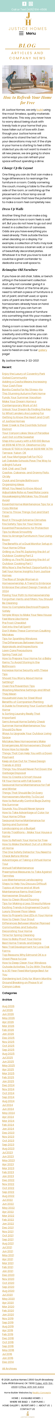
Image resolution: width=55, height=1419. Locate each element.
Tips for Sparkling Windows (19, 638)
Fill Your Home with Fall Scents (21, 781)
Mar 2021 (7, 1263)
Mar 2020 (8, 1306)
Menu (30, 33)
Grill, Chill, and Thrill (14, 468)
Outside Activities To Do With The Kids (26, 966)
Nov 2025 (8, 1042)
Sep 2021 (7, 1239)
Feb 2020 (8, 1310)
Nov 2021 (7, 1231)
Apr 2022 (8, 1212)
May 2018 (8, 1350)
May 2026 (8, 1018)
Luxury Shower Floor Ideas (19, 911)
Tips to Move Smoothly (17, 532)
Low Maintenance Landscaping (22, 880)
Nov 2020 (8, 1279)
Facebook (24, 4)
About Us (44, 1405)
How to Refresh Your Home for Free (27, 100)
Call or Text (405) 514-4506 (29, 9)
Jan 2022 (8, 1223)
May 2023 (8, 1160)
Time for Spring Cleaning (18, 935)
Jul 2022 (7, 1200)
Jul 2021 (7, 1247)
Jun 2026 (8, 1014)
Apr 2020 (8, 1303)
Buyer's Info (28, 1405)
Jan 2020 (8, 1314)
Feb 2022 (8, 1219)
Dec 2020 (8, 1275)
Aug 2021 (8, 1243)
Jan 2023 (8, 1176)
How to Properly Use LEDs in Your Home (27, 915)
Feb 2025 (8, 1077)
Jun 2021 (7, 1251)
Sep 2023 (8, 1144)
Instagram (31, 4)
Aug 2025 (8, 1053)
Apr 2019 (7, 1330)
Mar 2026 (8, 1026)
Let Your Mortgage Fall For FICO (22, 457)
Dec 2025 (8, 1038)
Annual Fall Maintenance (18, 868)
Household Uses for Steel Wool (22, 698)
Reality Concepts (42, 1392)
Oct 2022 (8, 1188)
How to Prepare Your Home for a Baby (26, 658)
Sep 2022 (8, 1192)
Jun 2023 (8, 1156)
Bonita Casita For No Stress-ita (22, 389)
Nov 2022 (8, 1184)
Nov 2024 (8, 1089)
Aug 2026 (8, 1006)
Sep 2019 (7, 1322)
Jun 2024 (8, 1109)
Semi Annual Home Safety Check (23, 721)
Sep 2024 (8, 1097)
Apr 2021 (7, 1259)
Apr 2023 (8, 1164)
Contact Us (27, 1409)
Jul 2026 (7, 1010)
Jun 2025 (8, 1061)
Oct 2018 (8, 1342)
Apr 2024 (8, 1117)
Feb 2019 (7, 1334)
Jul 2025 (7, 1057)
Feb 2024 (8, 1125)
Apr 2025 (8, 1069)
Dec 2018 (8, 1338)
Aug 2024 (8, 1101)
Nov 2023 (8, 1136)
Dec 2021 (8, 1227)
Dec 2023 (8, 1133)
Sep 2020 (8, 1287)
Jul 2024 (7, 1105)
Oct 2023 (8, 1140)
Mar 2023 (8, 1168)
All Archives (9, 1368)
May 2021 (8, 1255)
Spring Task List (12, 654)
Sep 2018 (8, 1346)
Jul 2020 (7, 1295)
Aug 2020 (8, 1291)
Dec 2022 (8, 1180)
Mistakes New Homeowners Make (24, 741)
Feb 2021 (7, 1267)
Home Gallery (10, 1405)
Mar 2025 (8, 1073)
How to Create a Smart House (21, 777)
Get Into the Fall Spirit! (16, 627)
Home (15, 1398)
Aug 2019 (8, 1326)
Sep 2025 (8, 1050)
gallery (42, 350)
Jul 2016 (7, 1354)
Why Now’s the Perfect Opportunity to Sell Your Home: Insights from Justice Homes (27, 571)
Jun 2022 (8, 1204)
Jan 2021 (7, 1271)
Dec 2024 (8, 1085)
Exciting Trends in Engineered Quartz (25, 907)
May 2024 (8, 1113)
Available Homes (30, 1398)
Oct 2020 (8, 1283)
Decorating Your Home (17, 931)
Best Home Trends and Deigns (21, 943)
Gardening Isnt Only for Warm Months (26, 978)
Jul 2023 (7, 1152)
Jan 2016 (7, 1358)
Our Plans (37, 1401)
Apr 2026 (8, 1022)
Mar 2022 (8, 1216)
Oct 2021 (7, 1235)
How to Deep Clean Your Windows (24, 963)
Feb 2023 (8, 1172)
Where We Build (19, 1401)
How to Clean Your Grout (18, 919)
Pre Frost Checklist (14, 623)
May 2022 (8, 1208)
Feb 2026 (8, 1030)
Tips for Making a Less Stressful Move (26, 903)
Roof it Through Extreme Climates (24, 520)
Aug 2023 (8, 1148)
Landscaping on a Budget (18, 828)
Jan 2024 (8, 1129)
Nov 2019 (7, 1318)
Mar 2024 (8, 1121)
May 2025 (8, 1065)
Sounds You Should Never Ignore (23, 808)
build (40, 110)
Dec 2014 (8, 1362)
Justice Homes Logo (28, 21)
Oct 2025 (8, 1046)
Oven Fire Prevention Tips (18, 686)
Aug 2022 (8, 1196)
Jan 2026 (8, 1034)
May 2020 (8, 1299)
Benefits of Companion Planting (23, 702)
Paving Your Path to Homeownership (26, 595)
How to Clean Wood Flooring (20, 899)
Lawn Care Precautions (17, 650)
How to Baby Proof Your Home (21, 939)
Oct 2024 (8, 1093)
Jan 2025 (8, 1081)
